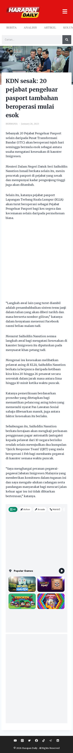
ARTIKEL (50, 27)
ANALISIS (30, 27)
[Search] (66, 39)
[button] (62, 12)
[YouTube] (15, 740)
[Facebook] (36, 740)
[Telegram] (51, 740)
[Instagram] (22, 740)
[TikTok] (43, 740)
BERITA (11, 27)
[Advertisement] (36, 262)
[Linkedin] (58, 740)
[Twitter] (29, 740)
